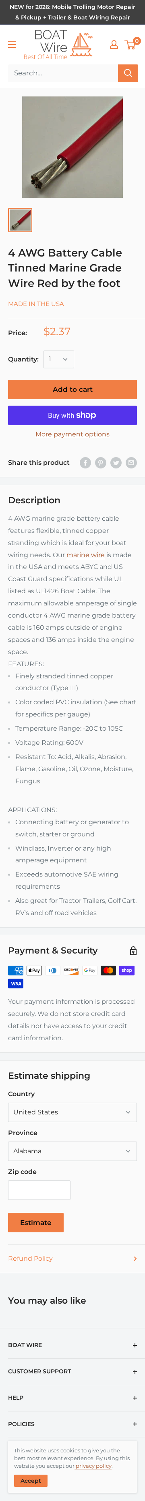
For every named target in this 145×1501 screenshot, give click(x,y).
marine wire (85, 555)
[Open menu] (12, 44)
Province (22, 1133)
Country (21, 1094)
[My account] (114, 44)
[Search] (128, 73)
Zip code (22, 1172)
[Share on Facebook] (85, 463)
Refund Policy (30, 1258)
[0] (130, 44)
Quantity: (23, 359)
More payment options (72, 434)
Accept (31, 1480)
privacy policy (93, 1466)
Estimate (36, 1223)
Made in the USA (36, 304)
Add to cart (73, 389)
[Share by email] (131, 463)
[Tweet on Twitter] (116, 463)
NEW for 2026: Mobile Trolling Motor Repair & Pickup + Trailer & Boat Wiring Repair (72, 12)
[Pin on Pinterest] (100, 463)
